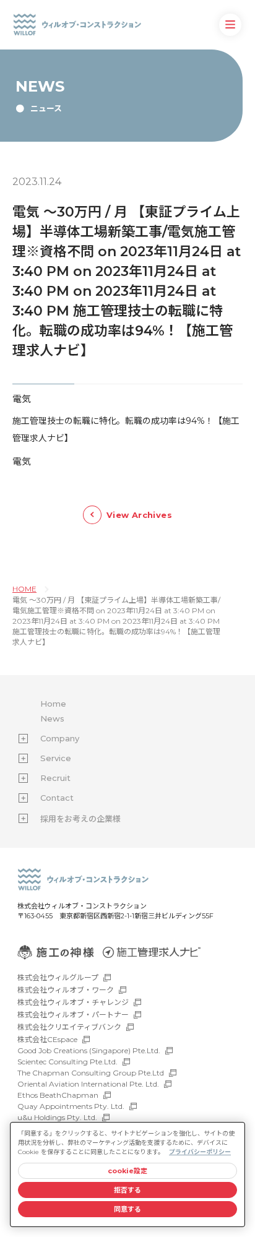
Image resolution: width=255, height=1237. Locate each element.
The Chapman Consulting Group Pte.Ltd (90, 1072)
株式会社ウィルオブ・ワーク (65, 989)
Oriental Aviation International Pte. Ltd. (88, 1083)
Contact (57, 798)
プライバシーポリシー (200, 1152)
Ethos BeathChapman (57, 1095)
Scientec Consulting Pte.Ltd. (67, 1061)
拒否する (127, 1190)
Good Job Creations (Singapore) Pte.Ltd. (88, 1050)
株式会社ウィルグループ (57, 977)
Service (55, 758)
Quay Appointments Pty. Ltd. (70, 1106)
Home (53, 704)
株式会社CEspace (47, 1039)
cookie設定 (128, 1170)
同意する (127, 1209)
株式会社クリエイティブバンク (69, 1027)
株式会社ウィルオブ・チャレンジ (73, 1002)
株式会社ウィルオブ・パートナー (73, 1014)
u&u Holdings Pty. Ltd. (57, 1117)
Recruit (55, 778)
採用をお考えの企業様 (80, 819)
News (52, 718)
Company (59, 738)
